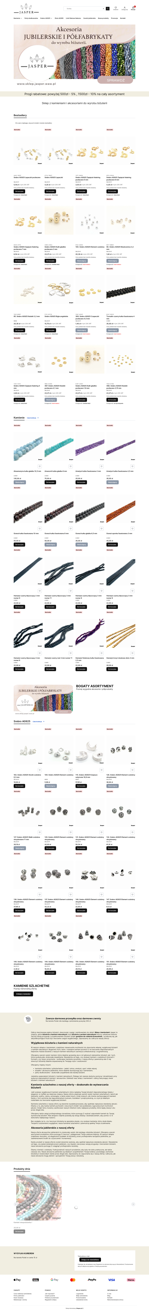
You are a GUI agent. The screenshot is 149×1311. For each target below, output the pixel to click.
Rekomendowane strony (115, 1300)
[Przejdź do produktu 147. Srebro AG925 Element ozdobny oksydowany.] (120, 874)
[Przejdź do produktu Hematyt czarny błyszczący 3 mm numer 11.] (59, 571)
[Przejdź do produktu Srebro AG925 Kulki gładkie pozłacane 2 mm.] (59, 220)
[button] (107, 8)
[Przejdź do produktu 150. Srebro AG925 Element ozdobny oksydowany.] (90, 937)
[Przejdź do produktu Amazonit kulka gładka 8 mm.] (59, 446)
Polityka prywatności (52, 1298)
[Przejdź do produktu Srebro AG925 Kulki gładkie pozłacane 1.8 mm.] (90, 359)
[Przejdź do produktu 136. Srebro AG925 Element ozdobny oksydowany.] (28, 874)
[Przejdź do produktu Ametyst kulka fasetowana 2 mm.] (90, 446)
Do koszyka (19, 191)
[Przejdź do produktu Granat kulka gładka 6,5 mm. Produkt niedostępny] (90, 509)
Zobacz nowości (23, 994)
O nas (109, 1293)
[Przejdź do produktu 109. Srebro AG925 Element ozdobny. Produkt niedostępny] (59, 750)
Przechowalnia (81, 1298)
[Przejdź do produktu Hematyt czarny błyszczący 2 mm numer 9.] (28, 571)
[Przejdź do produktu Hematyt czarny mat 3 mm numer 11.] (59, 633)
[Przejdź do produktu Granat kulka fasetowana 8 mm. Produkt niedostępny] (59, 509)
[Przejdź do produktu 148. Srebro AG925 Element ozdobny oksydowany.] (28, 937)
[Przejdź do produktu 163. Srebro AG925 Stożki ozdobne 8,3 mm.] (28, 750)
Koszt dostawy (18, 1298)
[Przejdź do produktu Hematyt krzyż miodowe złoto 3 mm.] (120, 633)
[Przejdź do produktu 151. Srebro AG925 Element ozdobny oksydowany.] (120, 937)
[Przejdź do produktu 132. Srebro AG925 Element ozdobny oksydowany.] (120, 812)
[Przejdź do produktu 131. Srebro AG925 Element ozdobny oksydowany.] (90, 812)
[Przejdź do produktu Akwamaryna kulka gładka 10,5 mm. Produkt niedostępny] (28, 446)
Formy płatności (19, 1296)
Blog (108, 1296)
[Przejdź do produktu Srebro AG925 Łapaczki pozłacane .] (28, 150)
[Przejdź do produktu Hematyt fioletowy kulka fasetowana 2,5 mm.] (90, 633)
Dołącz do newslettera (90, 1260)
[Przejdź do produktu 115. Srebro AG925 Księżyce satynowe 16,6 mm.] (90, 750)
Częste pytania (50, 1296)
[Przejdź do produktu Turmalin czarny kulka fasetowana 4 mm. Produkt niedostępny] (120, 289)
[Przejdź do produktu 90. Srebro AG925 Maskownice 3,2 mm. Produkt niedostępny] (120, 220)
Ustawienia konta (81, 1300)
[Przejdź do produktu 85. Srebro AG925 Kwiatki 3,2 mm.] (28, 289)
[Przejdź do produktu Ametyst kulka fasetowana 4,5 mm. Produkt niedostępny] (120, 446)
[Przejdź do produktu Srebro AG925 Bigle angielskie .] (59, 289)
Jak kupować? (50, 1293)
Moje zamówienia (81, 1296)
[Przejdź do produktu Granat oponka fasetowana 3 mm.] (120, 509)
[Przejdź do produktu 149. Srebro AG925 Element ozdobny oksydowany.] (59, 937)
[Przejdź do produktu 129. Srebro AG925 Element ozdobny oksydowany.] (59, 812)
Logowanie (79, 1293)
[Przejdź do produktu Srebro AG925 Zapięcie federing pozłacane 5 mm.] (90, 150)
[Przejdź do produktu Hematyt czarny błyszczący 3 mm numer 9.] (120, 571)
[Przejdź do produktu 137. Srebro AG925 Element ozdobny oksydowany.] (59, 874)
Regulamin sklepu (51, 1300)
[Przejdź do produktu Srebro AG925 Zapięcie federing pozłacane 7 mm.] (28, 220)
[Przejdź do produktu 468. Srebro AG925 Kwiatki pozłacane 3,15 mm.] (120, 359)
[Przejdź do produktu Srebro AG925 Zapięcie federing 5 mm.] (28, 359)
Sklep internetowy (74, 1308)
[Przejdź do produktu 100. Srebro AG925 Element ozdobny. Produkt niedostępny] (90, 220)
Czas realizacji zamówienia (22, 1293)
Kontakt (109, 1298)
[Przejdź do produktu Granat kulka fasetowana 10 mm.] (28, 509)
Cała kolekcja (31, 418)
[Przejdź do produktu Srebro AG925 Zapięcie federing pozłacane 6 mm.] (120, 150)
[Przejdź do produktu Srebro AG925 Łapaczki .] (59, 150)
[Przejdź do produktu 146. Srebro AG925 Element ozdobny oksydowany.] (90, 874)
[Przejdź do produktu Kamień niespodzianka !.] (39, 1197)
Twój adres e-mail (83, 1256)
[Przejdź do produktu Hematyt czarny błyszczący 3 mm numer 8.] (90, 571)
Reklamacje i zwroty (20, 1300)
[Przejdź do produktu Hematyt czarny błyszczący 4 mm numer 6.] (28, 633)
